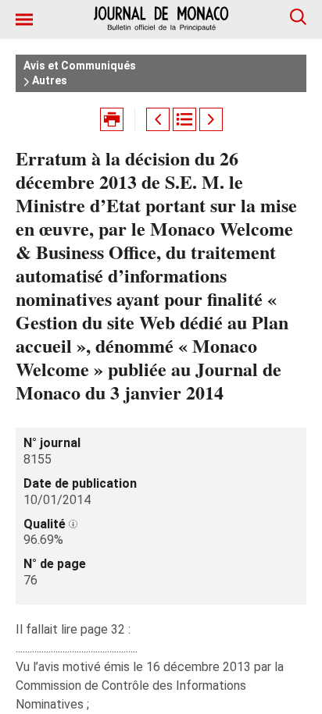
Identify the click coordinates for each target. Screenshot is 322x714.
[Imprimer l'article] (111, 119)
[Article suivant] (211, 119)
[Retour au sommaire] (184, 119)
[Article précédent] (158, 119)
